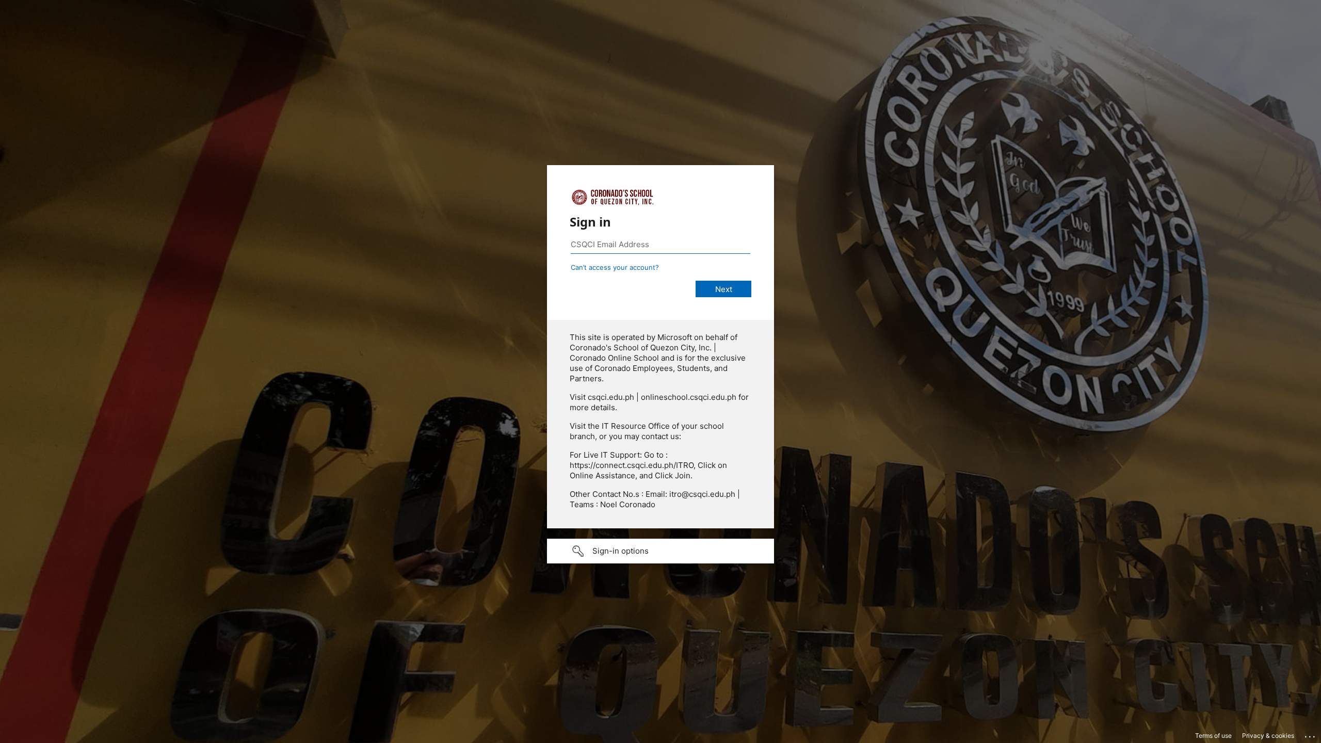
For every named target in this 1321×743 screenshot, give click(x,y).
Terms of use (1213, 735)
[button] (660, 551)
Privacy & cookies (1268, 735)
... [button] (1310, 734)
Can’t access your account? (615, 267)
